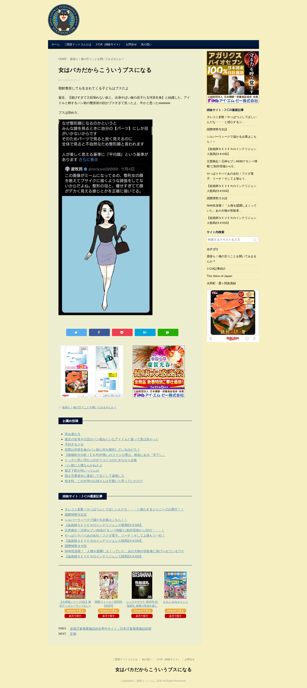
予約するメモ (74, 444)
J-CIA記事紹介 (216, 268)
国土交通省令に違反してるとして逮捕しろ (94, 475)
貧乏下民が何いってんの (82, 470)
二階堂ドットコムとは (77, 44)
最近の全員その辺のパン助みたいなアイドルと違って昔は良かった (112, 439)
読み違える (72, 434)
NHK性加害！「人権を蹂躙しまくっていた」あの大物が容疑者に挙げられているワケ (124, 551)
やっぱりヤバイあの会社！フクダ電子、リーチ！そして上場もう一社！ (115, 535)
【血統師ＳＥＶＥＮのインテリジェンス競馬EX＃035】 (104, 525)
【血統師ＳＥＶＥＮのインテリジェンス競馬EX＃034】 (104, 540)
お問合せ (131, 44)
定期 (73, 634)
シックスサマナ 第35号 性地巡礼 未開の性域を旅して (142, 605)
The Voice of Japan (219, 276)
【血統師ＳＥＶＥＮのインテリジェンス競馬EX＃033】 (104, 556)
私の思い (146, 44)
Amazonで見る (75, 610)
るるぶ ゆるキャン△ (175, 601)
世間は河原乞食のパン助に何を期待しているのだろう (102, 449)
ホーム (56, 44)
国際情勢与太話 (76, 514)
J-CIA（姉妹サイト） (109, 44)
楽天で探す (75, 615)
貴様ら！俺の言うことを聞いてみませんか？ (89, 407)
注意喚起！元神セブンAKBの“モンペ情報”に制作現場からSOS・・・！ (114, 530)
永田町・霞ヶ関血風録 (221, 283)
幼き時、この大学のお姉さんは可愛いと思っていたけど (104, 481)
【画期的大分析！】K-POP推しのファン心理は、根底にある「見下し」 (115, 455)
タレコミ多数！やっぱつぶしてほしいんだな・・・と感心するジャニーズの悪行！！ (124, 509)
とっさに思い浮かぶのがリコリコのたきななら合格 (101, 460)
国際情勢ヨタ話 (76, 546)
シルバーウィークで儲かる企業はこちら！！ (96, 520)
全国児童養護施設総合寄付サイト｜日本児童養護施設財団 (110, 628)
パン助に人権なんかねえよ (83, 465)
